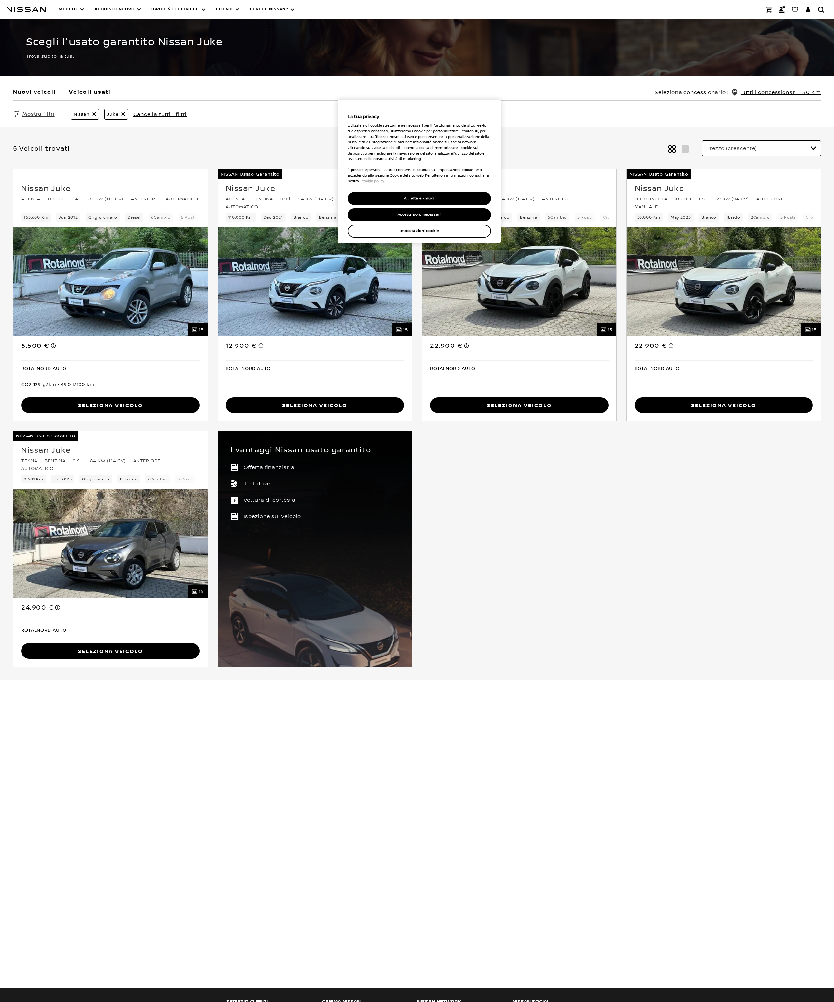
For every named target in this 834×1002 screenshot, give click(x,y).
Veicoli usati (90, 91)
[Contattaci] (781, 9)
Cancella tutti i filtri (160, 114)
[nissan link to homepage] (26, 9)
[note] (54, 345)
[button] (71, 9)
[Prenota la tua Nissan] (768, 9)
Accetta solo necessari (419, 215)
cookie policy (373, 181)
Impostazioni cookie (419, 231)
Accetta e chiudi (419, 199)
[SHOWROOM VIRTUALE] (794, 9)
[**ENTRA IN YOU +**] (807, 9)
